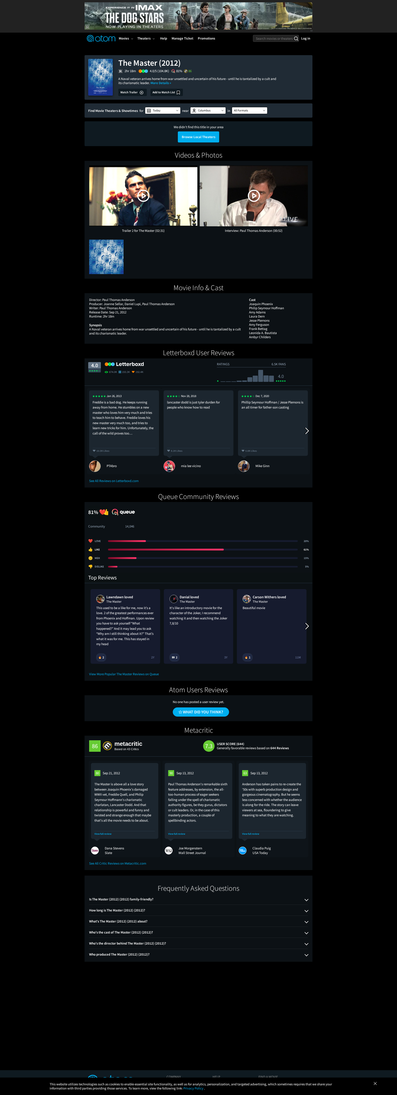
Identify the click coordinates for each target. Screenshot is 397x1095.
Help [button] (163, 38)
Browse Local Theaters (198, 137)
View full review (102, 833)
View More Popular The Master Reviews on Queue (124, 674)
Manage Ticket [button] (182, 38)
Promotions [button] (206, 38)
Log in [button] (305, 38)
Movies (124, 38)
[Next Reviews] (306, 431)
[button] (163, 110)
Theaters (143, 38)
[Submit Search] (296, 38)
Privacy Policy (193, 1088)
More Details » (160, 83)
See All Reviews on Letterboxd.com (114, 481)
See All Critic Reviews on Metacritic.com (117, 863)
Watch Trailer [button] (129, 92)
